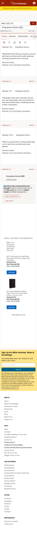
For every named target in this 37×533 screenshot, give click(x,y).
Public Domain (11, 180)
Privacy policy (9, 442)
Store (6, 412)
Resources (12, 36)
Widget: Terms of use (11, 455)
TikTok (6, 506)
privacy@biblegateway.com (10, 388)
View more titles (18, 315)
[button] (34, 3)
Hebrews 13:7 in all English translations (16, 111)
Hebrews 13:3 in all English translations (16, 65)
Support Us (8, 419)
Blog (5, 414)
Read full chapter (8, 62)
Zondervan (8, 486)
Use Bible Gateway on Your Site (15, 434)
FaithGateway (9, 465)
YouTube (7, 512)
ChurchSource (9, 470)
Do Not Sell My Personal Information (18, 448)
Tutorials (7, 432)
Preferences (8, 524)
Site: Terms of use (10, 453)
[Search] (33, 23)
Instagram (8, 501)
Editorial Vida (9, 478)
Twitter (6, 509)
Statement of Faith (11, 406)
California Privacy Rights (13, 445)
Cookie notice (9, 450)
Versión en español (11, 521)
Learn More (9, 201)
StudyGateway (9, 468)
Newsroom (8, 417)
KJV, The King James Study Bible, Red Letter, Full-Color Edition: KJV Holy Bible (18, 258)
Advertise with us (10, 437)
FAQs (6, 429)
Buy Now (12, 272)
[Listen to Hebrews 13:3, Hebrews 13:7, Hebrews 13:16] (25, 42)
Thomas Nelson (9, 481)
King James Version (13, 176)
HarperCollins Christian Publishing (16, 473)
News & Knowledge (11, 404)
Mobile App (8, 409)
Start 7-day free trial (12, 196)
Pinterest (7, 504)
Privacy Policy (6, 387)
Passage (4, 36)
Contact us (8, 440)
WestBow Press (9, 483)
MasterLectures (10, 489)
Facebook (7, 498)
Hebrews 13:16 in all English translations (16, 153)
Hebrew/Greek (23, 36)
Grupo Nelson (9, 476)
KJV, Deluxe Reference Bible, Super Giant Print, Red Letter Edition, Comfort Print (17, 293)
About (6, 401)
